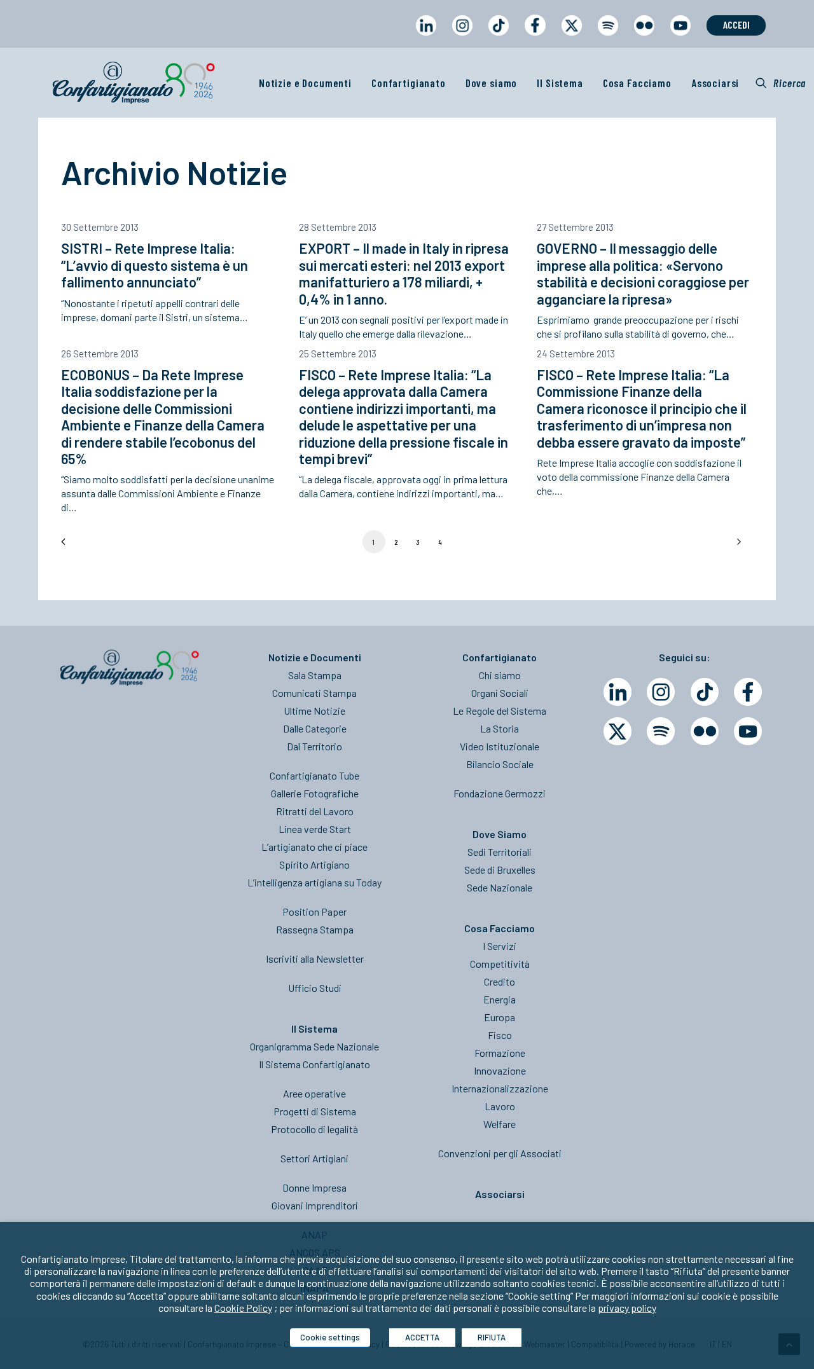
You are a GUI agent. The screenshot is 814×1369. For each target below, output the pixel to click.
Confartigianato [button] (408, 82)
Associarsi (715, 82)
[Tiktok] (705, 692)
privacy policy (627, 1308)
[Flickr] (705, 731)
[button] (780, 83)
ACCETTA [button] (422, 1337)
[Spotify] (661, 731)
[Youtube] (748, 731)
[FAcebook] (748, 692)
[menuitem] (426, 37)
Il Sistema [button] (560, 82)
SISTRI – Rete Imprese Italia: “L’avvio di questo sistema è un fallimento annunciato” (154, 265)
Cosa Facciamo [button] (637, 82)
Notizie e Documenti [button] (305, 82)
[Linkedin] (617, 692)
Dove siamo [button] (492, 82)
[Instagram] (661, 692)
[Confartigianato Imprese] (133, 82)
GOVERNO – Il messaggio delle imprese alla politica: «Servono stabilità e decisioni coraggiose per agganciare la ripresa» (643, 273)
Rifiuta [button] (492, 1337)
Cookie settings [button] (330, 1337)
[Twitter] (617, 731)
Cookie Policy (243, 1308)
